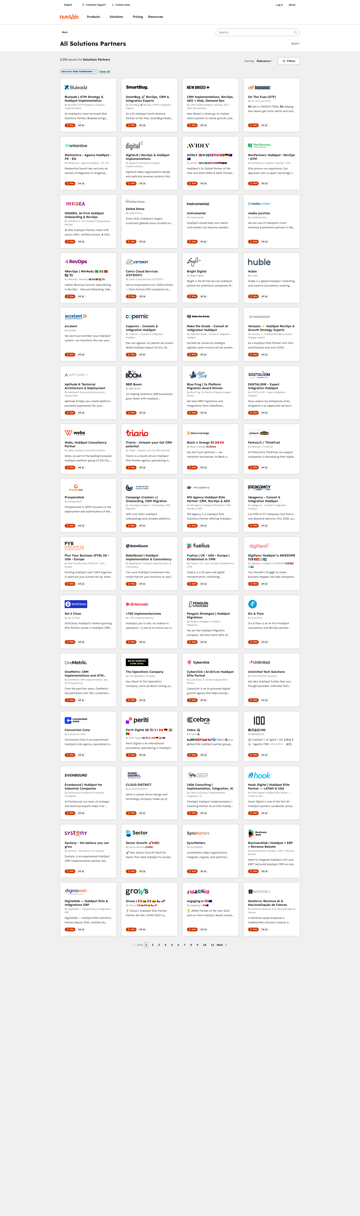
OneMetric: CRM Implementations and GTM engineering (84, 673)
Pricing (138, 17)
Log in (279, 5)
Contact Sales (123, 5)
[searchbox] (258, 32)
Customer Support (96, 5)
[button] (296, 43)
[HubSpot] (69, 17)
